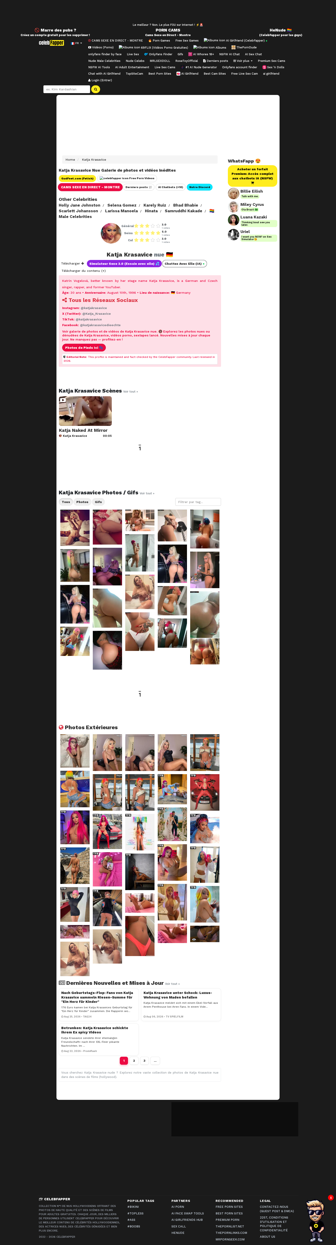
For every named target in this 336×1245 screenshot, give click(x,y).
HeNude (177, 1233)
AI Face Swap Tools (187, 1213)
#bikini (133, 1206)
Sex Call (178, 1226)
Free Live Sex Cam (244, 73)
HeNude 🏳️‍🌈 (281, 30)
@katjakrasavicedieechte (100, 325)
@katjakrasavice (94, 308)
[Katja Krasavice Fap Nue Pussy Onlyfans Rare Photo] (140, 631)
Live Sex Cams (165, 67)
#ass (131, 1219)
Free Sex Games (187, 40)
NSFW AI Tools (99, 67)
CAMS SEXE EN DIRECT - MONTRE (117, 40)
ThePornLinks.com (231, 1233)
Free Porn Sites (229, 1206)
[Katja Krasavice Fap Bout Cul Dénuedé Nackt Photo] (140, 552)
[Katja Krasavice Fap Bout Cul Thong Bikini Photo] (172, 525)
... (155, 1060)
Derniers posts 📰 (138, 187)
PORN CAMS (168, 30)
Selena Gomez (121, 205)
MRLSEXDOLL (160, 61)
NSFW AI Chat (229, 54)
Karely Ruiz (155, 205)
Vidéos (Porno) (102, 47)
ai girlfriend (271, 73)
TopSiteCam (134, 73)
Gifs (180, 54)
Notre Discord (199, 187)
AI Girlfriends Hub (187, 1219)
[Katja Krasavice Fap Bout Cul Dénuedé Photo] (107, 566)
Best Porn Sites (159, 73)
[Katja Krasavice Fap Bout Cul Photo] (107, 527)
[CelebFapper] (52, 43)
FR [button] (77, 43)
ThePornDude (246, 47)
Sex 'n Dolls (275, 67)
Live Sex (133, 54)
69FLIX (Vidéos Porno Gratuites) (164, 47)
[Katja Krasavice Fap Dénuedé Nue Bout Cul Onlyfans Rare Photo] (172, 600)
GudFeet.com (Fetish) (77, 178)
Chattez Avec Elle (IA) (184, 264)
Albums (220, 47)
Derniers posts (217, 61)
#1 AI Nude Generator (200, 67)
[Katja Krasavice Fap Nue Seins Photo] (75, 528)
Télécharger (71, 263)
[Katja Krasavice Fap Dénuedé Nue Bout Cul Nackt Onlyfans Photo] (75, 641)
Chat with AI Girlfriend (104, 73)
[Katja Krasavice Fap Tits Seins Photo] (140, 520)
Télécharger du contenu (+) (83, 271)
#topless (135, 1213)
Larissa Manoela (121, 211)
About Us (267, 1236)
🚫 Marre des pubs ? (55, 30)
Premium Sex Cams (271, 61)
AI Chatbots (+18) (170, 187)
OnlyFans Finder (160, 54)
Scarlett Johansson (78, 211)
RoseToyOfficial (186, 61)
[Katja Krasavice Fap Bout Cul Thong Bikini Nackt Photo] (172, 633)
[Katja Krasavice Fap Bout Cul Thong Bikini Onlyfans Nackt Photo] (107, 650)
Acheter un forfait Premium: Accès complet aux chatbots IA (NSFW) (252, 173)
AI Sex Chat (253, 54)
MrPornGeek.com (230, 1239)
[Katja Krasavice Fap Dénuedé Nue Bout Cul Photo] (204, 529)
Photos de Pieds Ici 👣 (84, 347)
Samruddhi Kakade (183, 211)
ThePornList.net (230, 1226)
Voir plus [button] (243, 61)
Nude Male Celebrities (104, 61)
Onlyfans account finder (239, 67)
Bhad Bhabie (185, 205)
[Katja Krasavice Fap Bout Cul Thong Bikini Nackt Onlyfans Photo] (204, 651)
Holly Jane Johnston (79, 205)
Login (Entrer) (101, 80)
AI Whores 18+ (203, 54)
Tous (66, 502)
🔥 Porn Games (159, 40)
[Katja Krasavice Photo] (75, 750)
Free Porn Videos (141, 178)
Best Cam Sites (215, 73)
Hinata (151, 211)
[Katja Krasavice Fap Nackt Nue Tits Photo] (140, 592)
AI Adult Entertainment (132, 67)
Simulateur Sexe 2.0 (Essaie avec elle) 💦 (124, 263)
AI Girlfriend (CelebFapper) (246, 40)
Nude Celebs (135, 61)
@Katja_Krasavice (96, 313)
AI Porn (177, 1206)
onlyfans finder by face (105, 54)
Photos (82, 502)
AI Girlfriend (189, 73)
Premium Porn (227, 1219)
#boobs (133, 1226)
